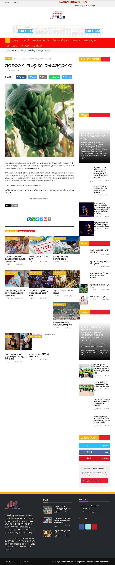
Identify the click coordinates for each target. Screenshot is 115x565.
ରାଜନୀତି (25, 40)
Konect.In (105, 562)
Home (8, 562)
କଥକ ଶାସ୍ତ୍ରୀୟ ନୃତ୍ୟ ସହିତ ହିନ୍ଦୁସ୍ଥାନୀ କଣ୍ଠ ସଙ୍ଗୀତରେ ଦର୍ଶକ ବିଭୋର (101, 224)
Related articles (11, 231)
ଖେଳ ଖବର (11, 45)
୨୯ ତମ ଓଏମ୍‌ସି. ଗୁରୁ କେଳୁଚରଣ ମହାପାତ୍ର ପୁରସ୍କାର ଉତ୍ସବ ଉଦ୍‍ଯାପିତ (100, 189)
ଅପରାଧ (76, 40)
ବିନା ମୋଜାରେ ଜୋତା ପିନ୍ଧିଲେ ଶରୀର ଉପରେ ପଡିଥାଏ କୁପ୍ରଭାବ (99, 275)
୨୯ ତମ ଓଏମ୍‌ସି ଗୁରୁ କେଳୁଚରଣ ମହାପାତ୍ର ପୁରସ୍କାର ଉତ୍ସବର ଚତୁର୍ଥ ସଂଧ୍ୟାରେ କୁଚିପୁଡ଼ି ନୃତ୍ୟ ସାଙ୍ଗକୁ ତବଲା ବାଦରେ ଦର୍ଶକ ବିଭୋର (102, 208)
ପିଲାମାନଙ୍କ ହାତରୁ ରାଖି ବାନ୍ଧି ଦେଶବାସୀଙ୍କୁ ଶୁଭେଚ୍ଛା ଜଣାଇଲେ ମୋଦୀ (15, 258)
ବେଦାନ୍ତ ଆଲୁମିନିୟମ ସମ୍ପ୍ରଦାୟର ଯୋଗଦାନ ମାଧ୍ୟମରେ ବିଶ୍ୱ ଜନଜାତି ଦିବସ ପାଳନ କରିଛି (102, 419)
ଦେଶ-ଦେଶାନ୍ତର (41, 40)
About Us (25, 562)
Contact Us (16, 562)
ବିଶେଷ (8, 58)
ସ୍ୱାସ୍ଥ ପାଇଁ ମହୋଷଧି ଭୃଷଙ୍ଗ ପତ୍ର (99, 286)
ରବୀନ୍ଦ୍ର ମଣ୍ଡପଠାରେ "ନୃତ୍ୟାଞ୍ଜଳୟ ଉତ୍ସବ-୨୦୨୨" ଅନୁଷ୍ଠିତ (93, 136)
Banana (14, 205)
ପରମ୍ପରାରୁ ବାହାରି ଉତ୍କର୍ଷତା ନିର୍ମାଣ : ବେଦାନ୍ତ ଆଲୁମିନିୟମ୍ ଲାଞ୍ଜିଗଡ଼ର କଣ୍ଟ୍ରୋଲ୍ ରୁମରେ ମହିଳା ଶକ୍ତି (102, 369)
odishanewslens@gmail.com (90, 512)
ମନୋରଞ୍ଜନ (90, 40)
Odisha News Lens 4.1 (26, 231)
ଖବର (45, 499)
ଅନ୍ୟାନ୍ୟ (37, 45)
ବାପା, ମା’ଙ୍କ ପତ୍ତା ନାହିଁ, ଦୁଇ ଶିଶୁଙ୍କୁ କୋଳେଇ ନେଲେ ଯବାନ (39, 292)
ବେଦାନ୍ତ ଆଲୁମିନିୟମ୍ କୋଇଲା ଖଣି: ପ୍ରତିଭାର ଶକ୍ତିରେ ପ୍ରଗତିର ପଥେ (101, 384)
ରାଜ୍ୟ (15, 40)
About (7, 2)
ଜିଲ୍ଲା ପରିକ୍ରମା (61, 40)
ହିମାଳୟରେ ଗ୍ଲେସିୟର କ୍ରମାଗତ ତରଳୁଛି (61, 257)
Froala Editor (43, 198)
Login (93, 6)
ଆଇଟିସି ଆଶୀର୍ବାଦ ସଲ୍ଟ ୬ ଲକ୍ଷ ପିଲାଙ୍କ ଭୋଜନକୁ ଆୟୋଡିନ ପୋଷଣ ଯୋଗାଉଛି (102, 402)
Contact (16, 2)
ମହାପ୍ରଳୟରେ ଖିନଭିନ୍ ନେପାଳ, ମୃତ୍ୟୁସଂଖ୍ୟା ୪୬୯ (62, 323)
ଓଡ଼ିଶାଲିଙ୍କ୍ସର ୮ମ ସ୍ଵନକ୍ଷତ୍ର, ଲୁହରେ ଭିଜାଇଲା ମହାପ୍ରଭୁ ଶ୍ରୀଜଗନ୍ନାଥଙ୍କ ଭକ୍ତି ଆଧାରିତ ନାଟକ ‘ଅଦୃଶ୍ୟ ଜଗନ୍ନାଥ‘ (101, 173)
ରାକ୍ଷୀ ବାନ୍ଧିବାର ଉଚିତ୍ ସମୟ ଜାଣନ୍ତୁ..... (99, 251)
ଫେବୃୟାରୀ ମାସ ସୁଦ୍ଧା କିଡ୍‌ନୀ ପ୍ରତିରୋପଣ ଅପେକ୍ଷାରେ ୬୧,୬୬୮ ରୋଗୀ (15, 292)
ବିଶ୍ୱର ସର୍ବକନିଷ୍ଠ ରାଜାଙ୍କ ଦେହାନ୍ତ (35, 50)
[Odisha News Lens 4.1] (12, 505)
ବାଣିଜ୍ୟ (25, 45)
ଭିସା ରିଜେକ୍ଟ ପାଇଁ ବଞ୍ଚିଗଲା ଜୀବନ (39, 257)
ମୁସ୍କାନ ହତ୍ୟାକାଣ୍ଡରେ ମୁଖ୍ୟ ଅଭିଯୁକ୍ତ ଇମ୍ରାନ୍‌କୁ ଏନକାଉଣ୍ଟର (14, 356)
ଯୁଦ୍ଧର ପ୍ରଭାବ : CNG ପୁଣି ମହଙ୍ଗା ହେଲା (39, 355)
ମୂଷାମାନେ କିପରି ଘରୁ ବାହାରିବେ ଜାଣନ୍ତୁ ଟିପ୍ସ (99, 262)
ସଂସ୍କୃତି (84, 115)
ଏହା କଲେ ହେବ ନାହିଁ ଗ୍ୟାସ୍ (98, 296)
